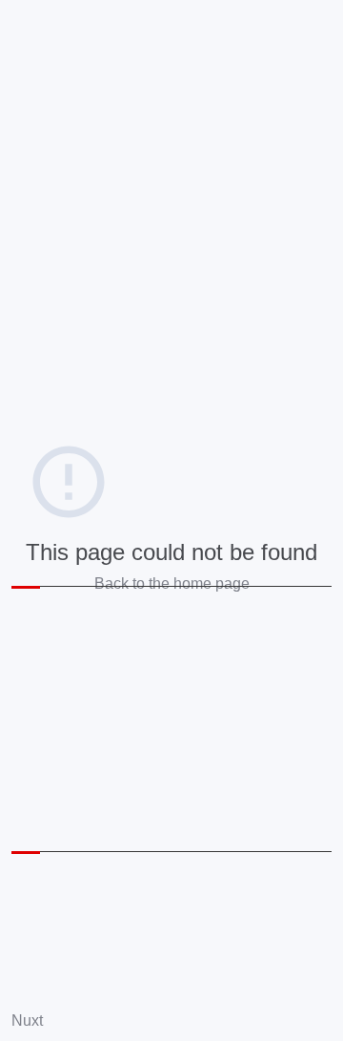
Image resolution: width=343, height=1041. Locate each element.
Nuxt (27, 1020)
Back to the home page (172, 583)
